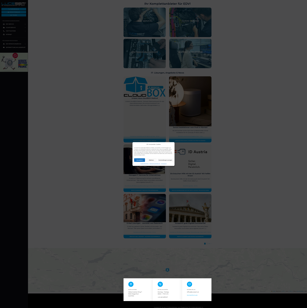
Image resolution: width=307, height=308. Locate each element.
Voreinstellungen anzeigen (165, 160)
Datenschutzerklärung (154, 163)
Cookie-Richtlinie (144, 163)
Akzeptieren (139, 160)
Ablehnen (151, 160)
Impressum (164, 163)
